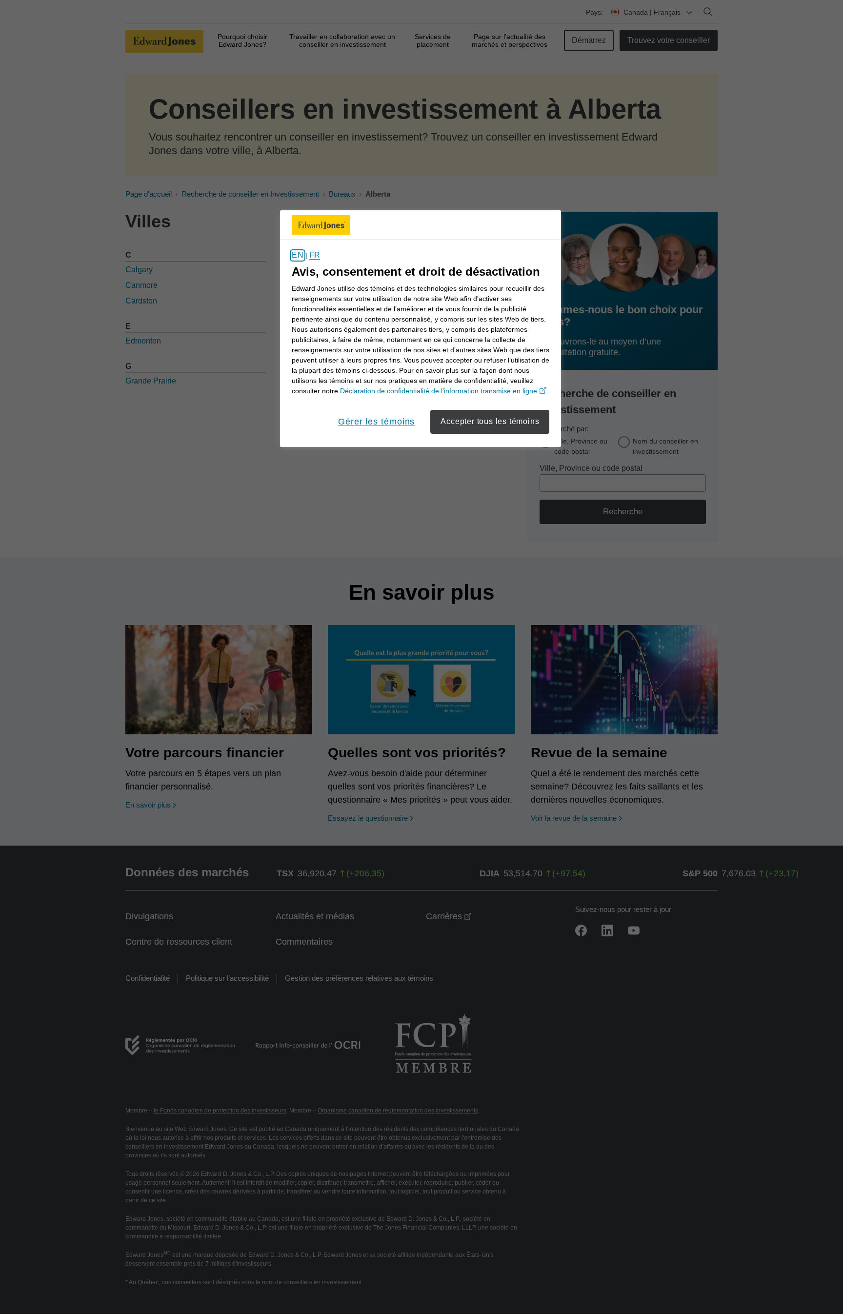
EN (297, 255)
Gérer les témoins (376, 421)
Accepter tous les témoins (490, 421)
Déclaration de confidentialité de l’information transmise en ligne (443, 391)
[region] (420, 328)
